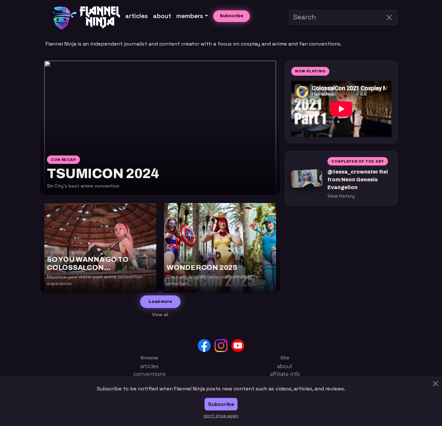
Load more (160, 301)
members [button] (189, 16)
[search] (343, 17)
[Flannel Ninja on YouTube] (238, 345)
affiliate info (285, 374)
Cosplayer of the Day (357, 161)
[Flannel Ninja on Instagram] (221, 345)
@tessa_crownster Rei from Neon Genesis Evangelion (357, 179)
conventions (149, 374)
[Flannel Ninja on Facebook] (204, 345)
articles (136, 16)
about (162, 16)
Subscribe (231, 16)
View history (341, 196)
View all (160, 314)
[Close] (389, 17)
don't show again (221, 416)
